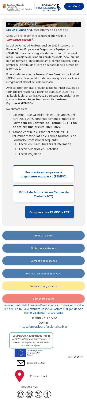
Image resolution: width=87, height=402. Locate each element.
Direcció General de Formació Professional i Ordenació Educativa (43, 305)
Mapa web (75, 357)
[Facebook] (29, 394)
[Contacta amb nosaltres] (31, 366)
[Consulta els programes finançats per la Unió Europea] (31, 356)
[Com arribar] (31, 383)
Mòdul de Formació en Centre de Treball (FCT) (44, 194)
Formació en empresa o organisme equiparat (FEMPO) (43, 174)
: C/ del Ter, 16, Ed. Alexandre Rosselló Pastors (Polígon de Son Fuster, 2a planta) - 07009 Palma (43, 311)
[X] (38, 394)
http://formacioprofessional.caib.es (44, 327)
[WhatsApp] (20, 394)
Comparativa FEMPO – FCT (49, 212)
